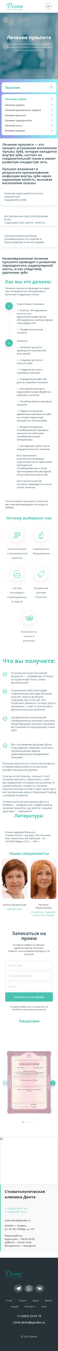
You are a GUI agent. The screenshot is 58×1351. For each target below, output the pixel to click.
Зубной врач (14, 909)
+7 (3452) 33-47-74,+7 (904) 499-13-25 (16, 1210)
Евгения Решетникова (44, 906)
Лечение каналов (15, 130)
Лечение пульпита (15, 115)
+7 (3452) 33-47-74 (29, 1316)
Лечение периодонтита (18, 120)
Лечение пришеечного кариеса (23, 110)
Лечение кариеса (14, 104)
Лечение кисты (13, 125)
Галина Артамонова (14, 904)
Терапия (12, 87)
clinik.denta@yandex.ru (18, 1220)
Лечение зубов (15, 99)
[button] (52, 1082)
